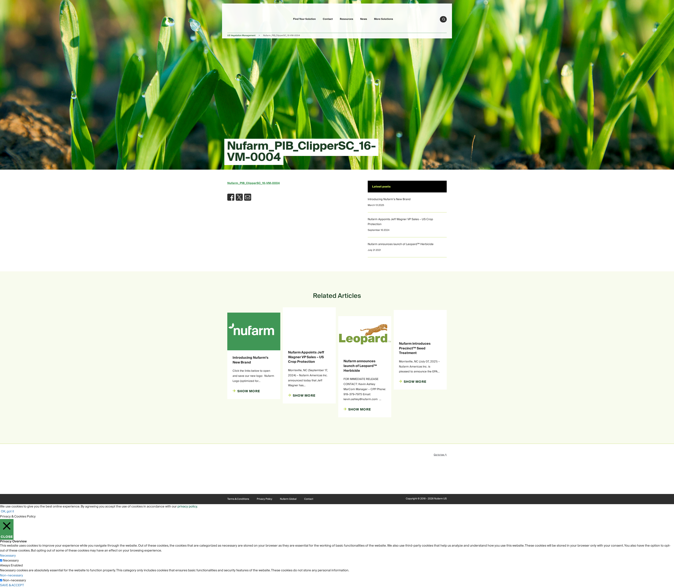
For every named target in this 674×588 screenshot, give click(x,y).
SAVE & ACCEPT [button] (12, 585)
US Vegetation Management (241, 35)
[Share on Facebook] (230, 197)
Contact (328, 19)
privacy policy (187, 506)
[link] (235, 18)
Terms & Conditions (238, 499)
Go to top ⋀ (440, 455)
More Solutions (383, 19)
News (363, 19)
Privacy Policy (264, 499)
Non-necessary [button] (11, 575)
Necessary (11, 560)
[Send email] (247, 197)
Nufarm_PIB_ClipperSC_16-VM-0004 (253, 183)
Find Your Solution (304, 19)
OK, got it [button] (7, 511)
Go (444, 19)
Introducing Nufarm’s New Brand (389, 199)
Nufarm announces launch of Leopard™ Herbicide (401, 244)
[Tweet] (239, 197)
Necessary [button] (8, 555)
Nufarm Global (288, 499)
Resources (346, 19)
